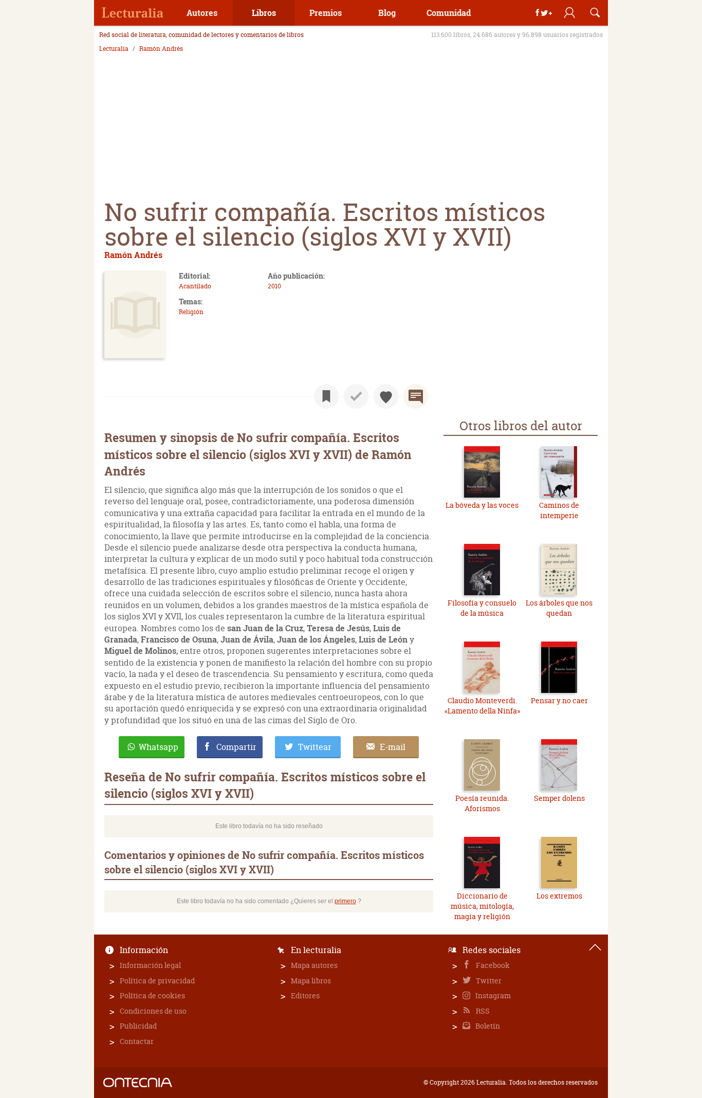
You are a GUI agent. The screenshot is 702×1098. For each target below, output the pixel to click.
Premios (325, 12)
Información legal (150, 965)
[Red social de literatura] (132, 13)
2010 (274, 286)
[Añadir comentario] (415, 396)
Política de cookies (152, 995)
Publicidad (138, 1026)
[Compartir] (544, 13)
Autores (202, 12)
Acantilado (195, 286)
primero (345, 901)
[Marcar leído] (356, 396)
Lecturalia (113, 49)
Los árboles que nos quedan (559, 608)
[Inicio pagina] (595, 947)
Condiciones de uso (153, 1011)
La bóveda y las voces (482, 505)
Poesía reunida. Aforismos (482, 803)
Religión (191, 311)
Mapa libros (311, 980)
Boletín (487, 1026)
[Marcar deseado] (386, 396)
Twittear (314, 747)
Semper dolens (559, 798)
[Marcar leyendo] (326, 396)
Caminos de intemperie (559, 510)
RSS (482, 1011)
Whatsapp (158, 747)
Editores (305, 995)
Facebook (492, 965)
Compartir (236, 747)
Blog (387, 12)
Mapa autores (314, 965)
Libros (264, 12)
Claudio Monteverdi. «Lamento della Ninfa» (482, 706)
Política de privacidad (157, 980)
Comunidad (449, 12)
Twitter (488, 980)
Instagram (492, 995)
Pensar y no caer (559, 700)
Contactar (137, 1041)
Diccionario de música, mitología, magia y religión (482, 906)
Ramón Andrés (161, 49)
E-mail (392, 747)
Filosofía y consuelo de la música (482, 608)
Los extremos (559, 896)
